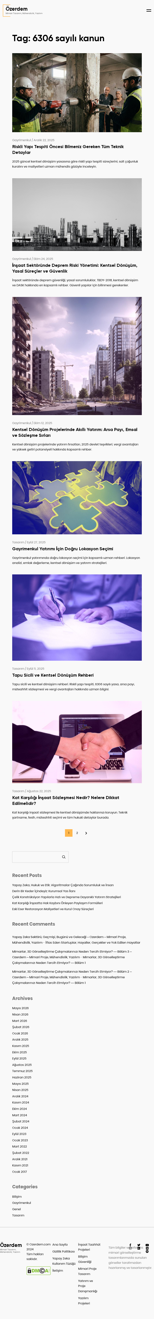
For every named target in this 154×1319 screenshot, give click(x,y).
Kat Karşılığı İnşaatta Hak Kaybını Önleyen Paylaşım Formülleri (57, 903)
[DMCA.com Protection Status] (38, 1274)
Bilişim (17, 1196)
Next (85, 833)
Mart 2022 (19, 1146)
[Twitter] (138, 1245)
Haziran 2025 (21, 1077)
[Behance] (138, 1248)
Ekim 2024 (19, 1109)
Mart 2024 (19, 1115)
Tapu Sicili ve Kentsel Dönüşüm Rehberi (53, 675)
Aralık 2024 (20, 1096)
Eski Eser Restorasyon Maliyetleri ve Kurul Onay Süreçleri (53, 909)
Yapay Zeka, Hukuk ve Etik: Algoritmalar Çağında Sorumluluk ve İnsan (63, 885)
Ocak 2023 (20, 1140)
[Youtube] (147, 1245)
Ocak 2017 (19, 1172)
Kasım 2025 (20, 1046)
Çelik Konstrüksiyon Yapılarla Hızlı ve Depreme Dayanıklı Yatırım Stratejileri (66, 897)
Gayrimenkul (21, 1203)
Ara (64, 857)
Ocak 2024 (20, 1128)
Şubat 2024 (20, 1121)
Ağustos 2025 (22, 1065)
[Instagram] (130, 1248)
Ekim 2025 (19, 1052)
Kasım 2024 (20, 1102)
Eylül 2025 (19, 1058)
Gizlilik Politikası (63, 1251)
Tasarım (18, 1215)
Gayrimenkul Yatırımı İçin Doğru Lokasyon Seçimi (62, 548)
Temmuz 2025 (22, 1071)
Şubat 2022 (20, 1153)
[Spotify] (147, 1251)
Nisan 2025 (20, 1090)
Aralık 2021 (19, 1159)
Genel (16, 1209)
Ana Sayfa (60, 1244)
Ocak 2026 (20, 1033)
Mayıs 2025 (20, 1084)
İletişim (57, 1270)
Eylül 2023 (19, 1134)
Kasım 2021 (20, 1165)
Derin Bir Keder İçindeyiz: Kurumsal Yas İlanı (43, 891)
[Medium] (147, 1248)
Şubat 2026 (20, 1027)
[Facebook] (130, 1245)
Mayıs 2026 (20, 1008)
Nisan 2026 (20, 1014)
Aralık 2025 (20, 1039)
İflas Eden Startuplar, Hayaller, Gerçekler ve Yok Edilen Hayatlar (92, 942)
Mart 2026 (19, 1021)
